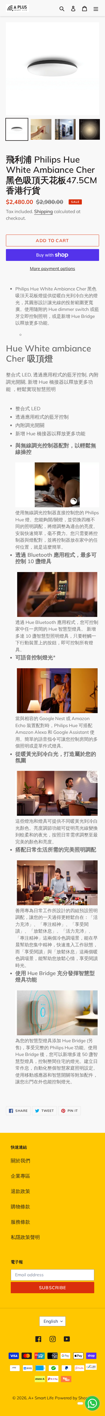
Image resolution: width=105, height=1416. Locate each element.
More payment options (52, 268)
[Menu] (96, 8)
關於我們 (20, 1161)
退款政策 (20, 1191)
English (51, 1321)
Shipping (43, 211)
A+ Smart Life (41, 1397)
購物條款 (20, 1206)
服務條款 (20, 1222)
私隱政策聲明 (25, 1237)
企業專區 (20, 1176)
